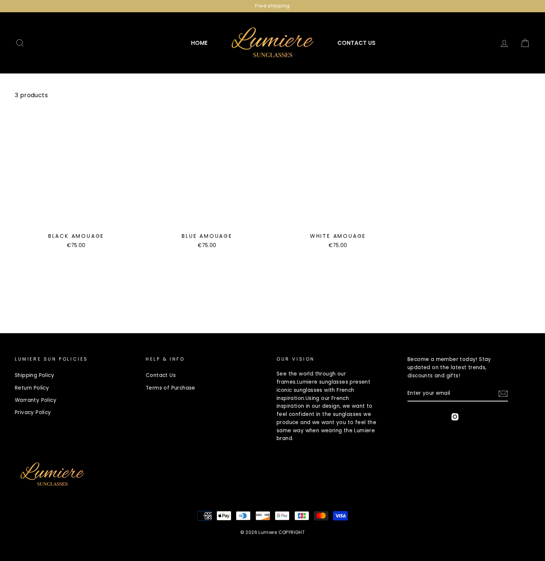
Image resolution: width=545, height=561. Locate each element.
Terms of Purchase (170, 387)
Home (199, 43)
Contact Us (356, 43)
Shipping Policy (34, 375)
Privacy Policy (33, 412)
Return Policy (32, 387)
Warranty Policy (35, 400)
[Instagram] (455, 418)
